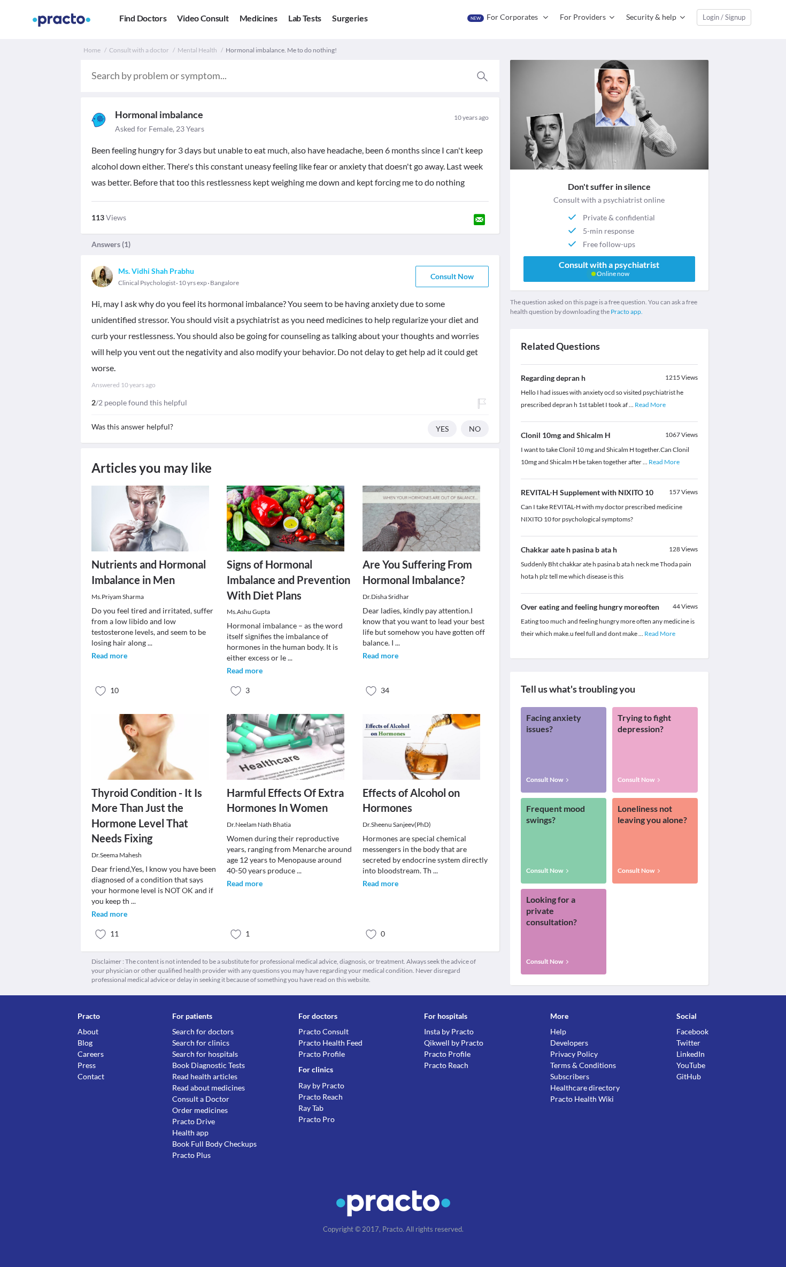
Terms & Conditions (583, 1065)
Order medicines (200, 1110)
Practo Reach (320, 1096)
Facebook (692, 1031)
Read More (650, 405)
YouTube (690, 1065)
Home (92, 50)
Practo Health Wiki (582, 1098)
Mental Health (197, 50)
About (88, 1031)
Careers (91, 1053)
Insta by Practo (449, 1031)
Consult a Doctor (200, 1098)
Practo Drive (193, 1121)
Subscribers (569, 1076)
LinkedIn (690, 1053)
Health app (190, 1132)
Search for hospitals (205, 1053)
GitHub (688, 1076)
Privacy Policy (574, 1053)
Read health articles (204, 1076)
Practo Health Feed (330, 1042)
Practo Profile (321, 1053)
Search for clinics (200, 1042)
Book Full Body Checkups (214, 1143)
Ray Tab (310, 1107)
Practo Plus (191, 1155)
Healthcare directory (585, 1087)
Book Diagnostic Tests (208, 1065)
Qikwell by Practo (453, 1042)
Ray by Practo (321, 1085)
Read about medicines (208, 1087)
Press (87, 1065)
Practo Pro (316, 1119)
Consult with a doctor (139, 50)
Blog (85, 1042)
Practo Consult (323, 1031)
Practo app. (627, 312)
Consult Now (452, 276)
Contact (91, 1076)
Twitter (688, 1042)
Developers (569, 1042)
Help (558, 1031)
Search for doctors (203, 1031)
